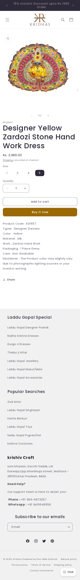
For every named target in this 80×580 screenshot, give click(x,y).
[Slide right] (48, 115)
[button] (7, 20)
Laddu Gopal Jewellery (23, 361)
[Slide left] (32, 115)
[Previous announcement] (7, 5)
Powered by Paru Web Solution (40, 559)
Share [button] (11, 279)
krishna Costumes (20, 443)
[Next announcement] (73, 5)
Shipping (8, 160)
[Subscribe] (68, 527)
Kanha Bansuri (17, 418)
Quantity (8, 181)
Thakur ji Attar (17, 352)
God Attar (14, 402)
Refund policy (69, 559)
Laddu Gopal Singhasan (23, 410)
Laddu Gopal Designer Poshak (28, 327)
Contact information (42, 570)
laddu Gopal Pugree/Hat (24, 435)
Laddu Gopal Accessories (24, 377)
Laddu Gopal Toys (19, 427)
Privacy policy (20, 564)
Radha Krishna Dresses (23, 336)
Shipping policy (63, 564)
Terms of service (40, 564)
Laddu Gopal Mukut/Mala (24, 369)
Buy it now (40, 212)
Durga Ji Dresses (19, 344)
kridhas (17, 559)
